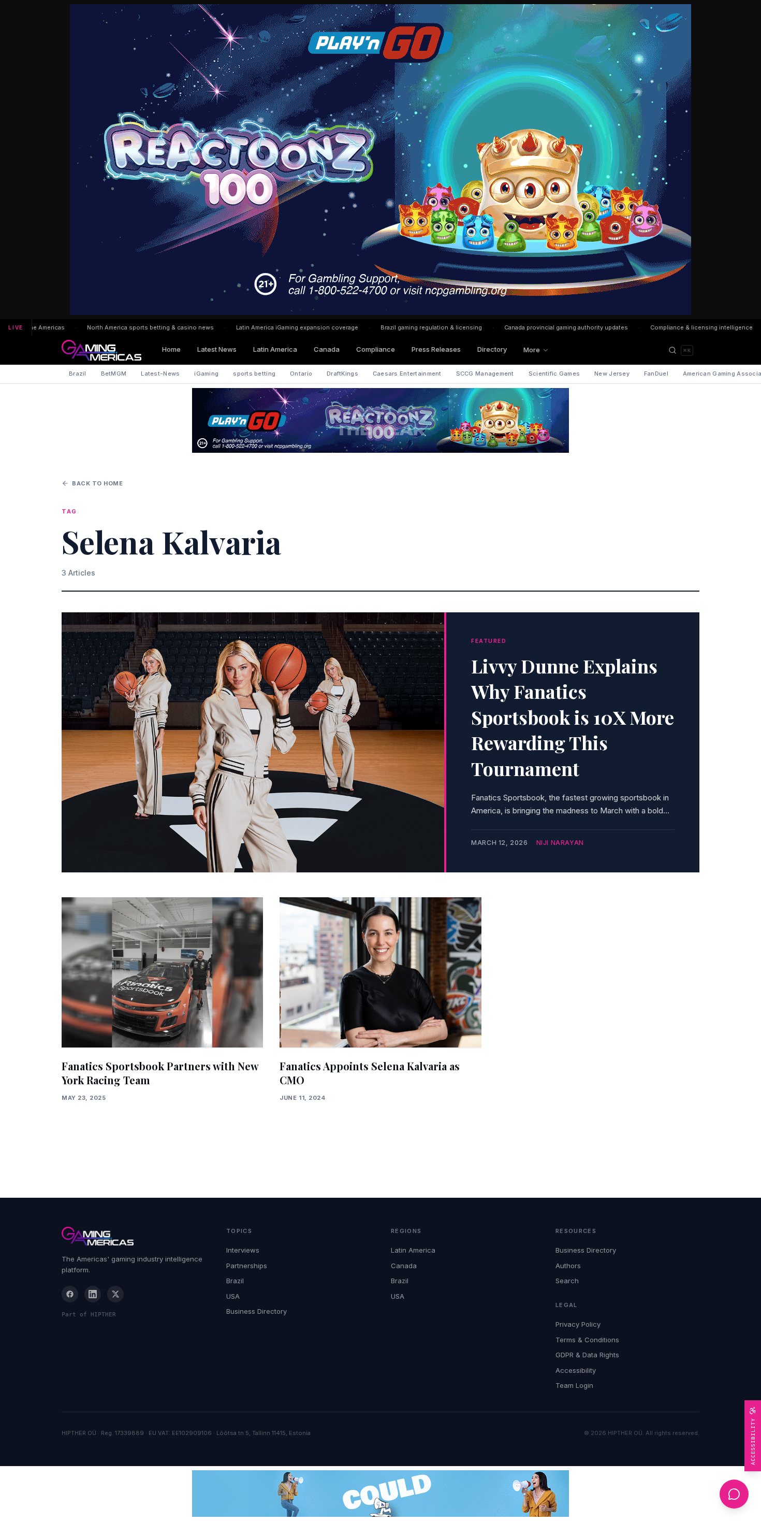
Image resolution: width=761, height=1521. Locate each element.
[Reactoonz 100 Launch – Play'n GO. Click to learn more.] (380, 159)
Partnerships (246, 1265)
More (531, 350)
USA (233, 1296)
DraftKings (342, 373)
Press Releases (436, 349)
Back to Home (97, 483)
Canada (327, 349)
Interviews (242, 1250)
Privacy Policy (578, 1324)
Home (171, 349)
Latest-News (160, 373)
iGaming (206, 373)
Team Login (574, 1385)
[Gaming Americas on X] (115, 1294)
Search (567, 1280)
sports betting (254, 373)
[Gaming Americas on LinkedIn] (92, 1294)
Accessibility (575, 1370)
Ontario (301, 373)
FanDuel (656, 373)
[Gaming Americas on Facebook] (70, 1294)
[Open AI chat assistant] (734, 1494)
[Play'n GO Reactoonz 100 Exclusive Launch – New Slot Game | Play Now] (380, 420)
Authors (568, 1265)
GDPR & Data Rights (587, 1355)
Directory (492, 349)
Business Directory (256, 1311)
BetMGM (114, 373)
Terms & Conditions (587, 1340)
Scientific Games (554, 373)
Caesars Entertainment (407, 373)
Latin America (275, 349)
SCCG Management (485, 373)
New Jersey (612, 373)
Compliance (375, 349)
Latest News (217, 349)
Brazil (77, 373)
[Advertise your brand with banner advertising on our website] (380, 1493)
